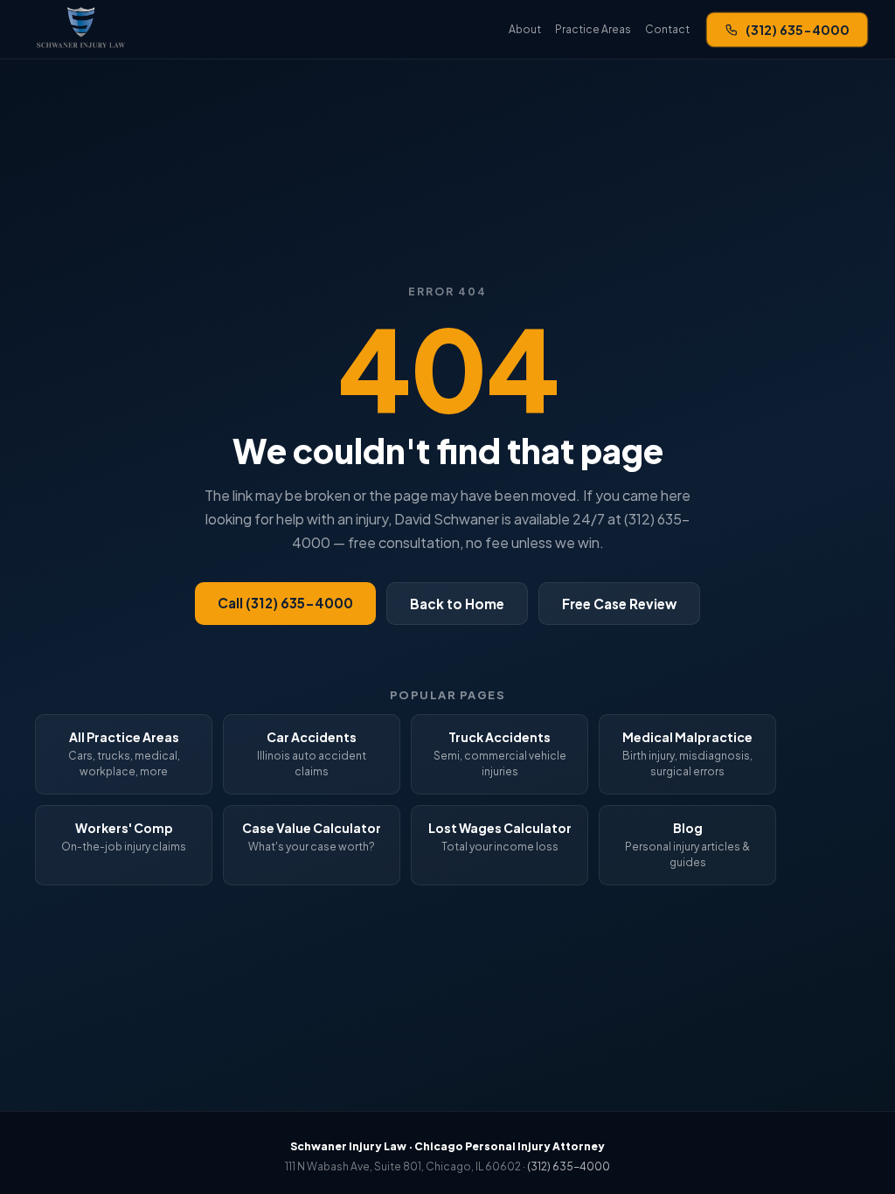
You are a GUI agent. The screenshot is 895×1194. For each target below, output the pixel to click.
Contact (667, 29)
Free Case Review (619, 603)
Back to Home (457, 603)
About (525, 29)
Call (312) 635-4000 (285, 602)
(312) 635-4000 (798, 30)
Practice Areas (593, 29)
